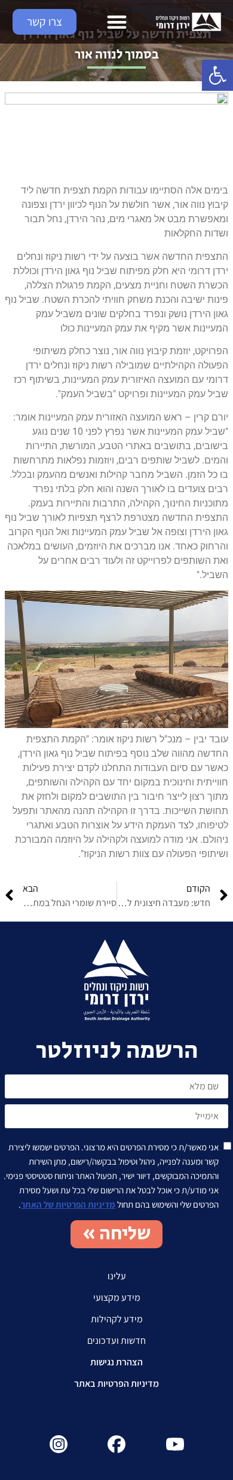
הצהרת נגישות (116, 1362)
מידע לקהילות (117, 1319)
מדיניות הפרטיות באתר (116, 1383)
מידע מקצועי (116, 1297)
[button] (217, 75)
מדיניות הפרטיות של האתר (68, 1204)
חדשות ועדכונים (116, 1340)
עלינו (117, 1276)
